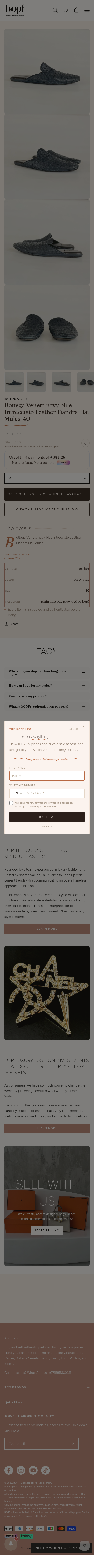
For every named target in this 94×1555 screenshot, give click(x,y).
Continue (47, 817)
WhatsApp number (22, 785)
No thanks (47, 826)
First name (17, 767)
